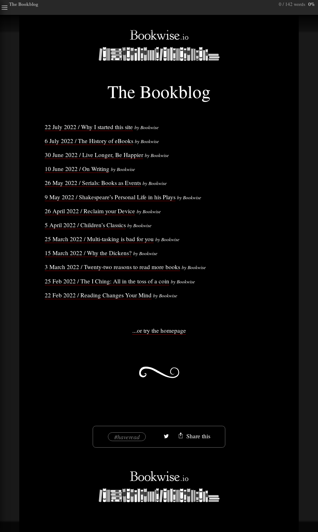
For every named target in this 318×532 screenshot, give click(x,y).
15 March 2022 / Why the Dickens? (88, 253)
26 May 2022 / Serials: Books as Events (93, 183)
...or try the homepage (159, 330)
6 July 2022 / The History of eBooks (89, 141)
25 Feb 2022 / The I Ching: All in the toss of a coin (107, 281)
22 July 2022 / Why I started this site (89, 127)
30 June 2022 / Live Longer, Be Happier (94, 155)
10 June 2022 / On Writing (77, 169)
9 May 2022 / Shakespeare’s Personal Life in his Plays (110, 197)
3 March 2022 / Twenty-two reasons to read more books (112, 267)
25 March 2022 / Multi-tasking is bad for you (99, 239)
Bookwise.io (159, 45)
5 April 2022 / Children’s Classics (85, 225)
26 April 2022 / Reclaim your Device (90, 211)
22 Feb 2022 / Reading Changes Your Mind (98, 295)
